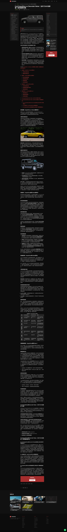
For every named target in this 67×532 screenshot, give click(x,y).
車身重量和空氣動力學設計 (27, 87)
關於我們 (47, 523)
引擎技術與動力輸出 (26, 85)
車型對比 (49, 1)
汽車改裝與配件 (36, 519)
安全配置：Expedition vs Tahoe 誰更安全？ (28, 70)
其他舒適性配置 (25, 82)
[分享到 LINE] (25, 487)
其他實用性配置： (25, 96)
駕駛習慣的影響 (25, 89)
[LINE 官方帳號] (65, 530)
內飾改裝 (23, 519)
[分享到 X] (27, 487)
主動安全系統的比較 (26, 71)
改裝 (54, 1)
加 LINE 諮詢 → (32, 480)
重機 (56, 1)
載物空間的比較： (25, 92)
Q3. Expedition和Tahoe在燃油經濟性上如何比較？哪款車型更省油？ (33, 107)
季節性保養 (23, 523)
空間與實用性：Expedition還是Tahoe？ (28, 91)
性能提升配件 (23, 524)
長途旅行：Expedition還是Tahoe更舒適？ (28, 75)
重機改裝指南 (35, 523)
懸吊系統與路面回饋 (26, 77)
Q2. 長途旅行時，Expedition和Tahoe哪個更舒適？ (30, 105)
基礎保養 (23, 520)
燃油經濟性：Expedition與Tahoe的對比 (28, 84)
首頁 (43, 1)
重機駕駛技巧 (35, 524)
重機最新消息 (35, 527)
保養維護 (46, 1)
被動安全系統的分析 (26, 73)
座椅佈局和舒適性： (26, 94)
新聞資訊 (23, 527)
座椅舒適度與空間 (25, 78)
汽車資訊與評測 (36, 520)
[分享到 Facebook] (23, 487)
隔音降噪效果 (25, 80)
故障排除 (52, 1)
